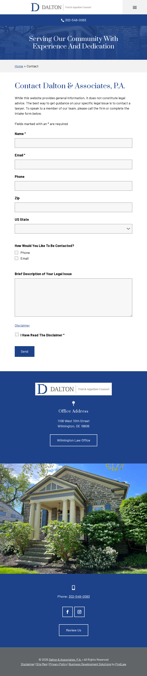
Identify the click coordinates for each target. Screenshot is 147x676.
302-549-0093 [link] (75, 20)
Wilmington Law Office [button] (73, 440)
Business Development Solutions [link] (90, 664)
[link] (61, 7)
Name (20, 134)
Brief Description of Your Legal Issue (43, 274)
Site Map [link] (41, 664)
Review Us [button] (73, 630)
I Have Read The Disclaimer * (42, 335)
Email (20, 155)
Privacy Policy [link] (58, 664)
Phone (19, 176)
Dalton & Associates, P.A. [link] (65, 659)
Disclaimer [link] (27, 664)
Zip (17, 198)
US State (22, 219)
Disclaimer (22, 325)
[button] (135, 7)
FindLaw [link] (120, 664)
